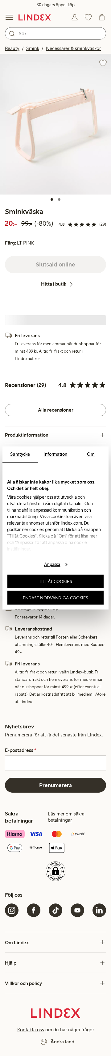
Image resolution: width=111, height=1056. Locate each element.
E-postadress (20, 750)
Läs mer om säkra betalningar (66, 817)
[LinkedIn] (99, 910)
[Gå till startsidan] (34, 17)
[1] (52, 199)
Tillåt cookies (55, 581)
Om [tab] (91, 454)
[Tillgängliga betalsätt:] (55, 841)
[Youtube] (77, 910)
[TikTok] (55, 910)
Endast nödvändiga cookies (55, 598)
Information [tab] (55, 454)
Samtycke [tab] (20, 454)
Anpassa (52, 564)
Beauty (12, 48)
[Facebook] (33, 910)
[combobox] (55, 33)
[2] (59, 199)
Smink (32, 48)
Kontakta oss (30, 1030)
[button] (55, 124)
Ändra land (62, 1042)
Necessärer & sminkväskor (73, 48)
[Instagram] (11, 910)
